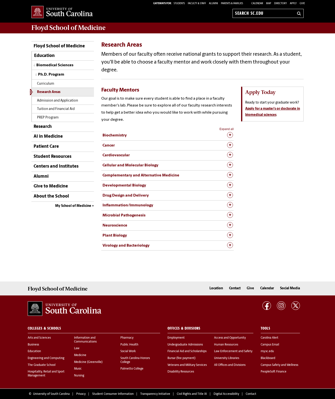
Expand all (226, 129)
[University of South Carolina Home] (62, 12)
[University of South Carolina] (64, 309)
